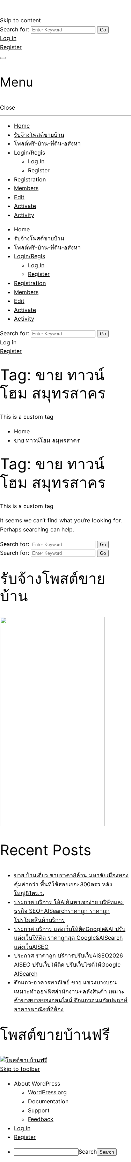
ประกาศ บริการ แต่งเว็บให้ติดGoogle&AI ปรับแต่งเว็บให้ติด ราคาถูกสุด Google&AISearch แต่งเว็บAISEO (69, 937)
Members (26, 188)
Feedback (40, 1119)
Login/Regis (29, 152)
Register (11, 47)
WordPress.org (47, 1092)
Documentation (48, 1101)
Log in (8, 38)
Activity (24, 214)
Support (39, 1110)
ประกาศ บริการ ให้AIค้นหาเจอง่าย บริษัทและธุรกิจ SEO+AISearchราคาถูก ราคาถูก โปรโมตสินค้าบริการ (69, 911)
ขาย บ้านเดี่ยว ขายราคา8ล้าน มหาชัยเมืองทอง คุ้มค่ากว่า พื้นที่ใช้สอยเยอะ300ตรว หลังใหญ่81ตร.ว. (71, 884)
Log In (36, 161)
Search (88, 1151)
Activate (25, 205)
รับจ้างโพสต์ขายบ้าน (39, 134)
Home (22, 125)
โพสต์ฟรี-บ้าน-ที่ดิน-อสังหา (47, 143)
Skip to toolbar (20, 1068)
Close (7, 107)
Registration (30, 179)
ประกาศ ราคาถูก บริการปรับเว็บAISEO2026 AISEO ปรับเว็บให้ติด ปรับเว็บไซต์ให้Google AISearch (68, 964)
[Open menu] (3, 58)
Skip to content (20, 20)
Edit (19, 197)
